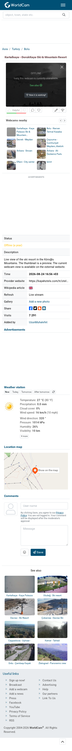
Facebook (15, 702)
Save (39, 552)
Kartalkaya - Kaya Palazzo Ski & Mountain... (25, 131)
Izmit (49, 162)
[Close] (62, 67)
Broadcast (15, 685)
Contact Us (49, 680)
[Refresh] (53, 392)
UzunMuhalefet (38, 322)
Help (45, 689)
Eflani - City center (26, 162)
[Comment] (33, 110)
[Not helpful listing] (24, 110)
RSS (11, 720)
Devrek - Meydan (25, 139)
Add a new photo (39, 301)
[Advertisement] (36, 31)
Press (12, 698)
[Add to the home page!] (39, 110)
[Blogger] (39, 308)
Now (7, 392)
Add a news (16, 693)
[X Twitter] (35, 308)
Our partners (50, 693)
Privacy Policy (17, 711)
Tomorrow (26, 392)
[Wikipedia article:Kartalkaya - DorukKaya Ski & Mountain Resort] (31, 288)
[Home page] (17, 5)
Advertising (49, 685)
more (25, 436)
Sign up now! (17, 680)
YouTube (14, 707)
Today (15, 392)
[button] (56, 110)
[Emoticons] (24, 552)
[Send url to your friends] (44, 308)
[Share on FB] (30, 308)
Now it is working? (37, 95)
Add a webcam (18, 689)
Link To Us (49, 698)
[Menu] (63, 5)
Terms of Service (19, 716)
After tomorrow (41, 392)
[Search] (64, 15)
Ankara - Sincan (24, 150)
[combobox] (36, 15)
